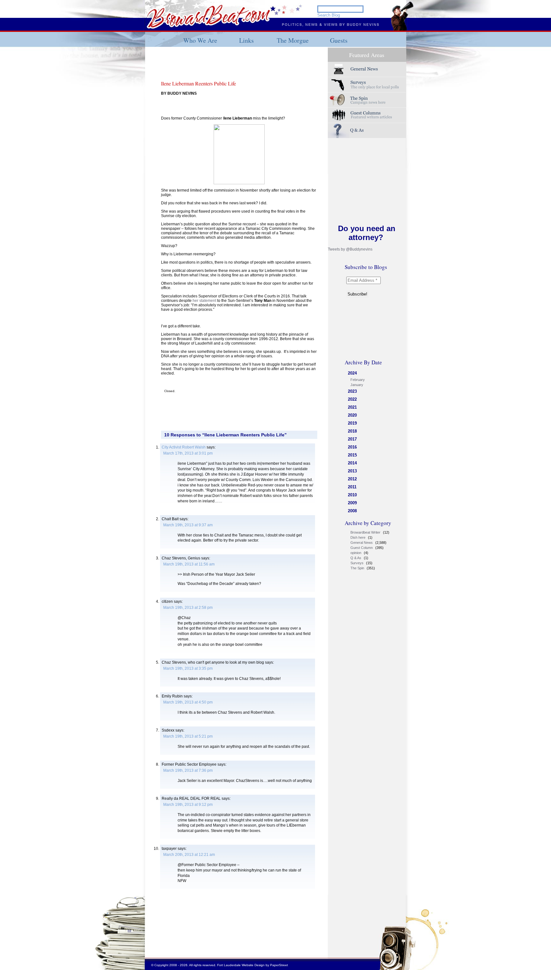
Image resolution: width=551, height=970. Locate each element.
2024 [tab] (352, 373)
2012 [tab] (352, 479)
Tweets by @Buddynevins (350, 249)
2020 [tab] (352, 415)
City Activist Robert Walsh (184, 447)
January (356, 385)
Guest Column (361, 548)
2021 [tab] (352, 407)
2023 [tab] (352, 391)
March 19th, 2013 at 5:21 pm (188, 736)
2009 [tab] (352, 502)
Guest (367, 115)
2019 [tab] (352, 423)
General (367, 69)
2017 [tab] (352, 439)
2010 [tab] (352, 494)
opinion (355, 553)
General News (361, 542)
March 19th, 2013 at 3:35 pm (188, 668)
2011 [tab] (352, 487)
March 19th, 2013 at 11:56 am (189, 564)
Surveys (367, 84)
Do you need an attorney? (366, 233)
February (357, 380)
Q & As (355, 558)
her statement (204, 300)
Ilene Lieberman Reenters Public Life (198, 83)
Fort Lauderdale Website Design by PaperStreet (252, 965)
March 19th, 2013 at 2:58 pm (188, 607)
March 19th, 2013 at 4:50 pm (188, 702)
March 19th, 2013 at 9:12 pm (188, 804)
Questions (367, 130)
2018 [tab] (352, 431)
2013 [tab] (352, 471)
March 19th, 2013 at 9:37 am (188, 525)
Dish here (357, 537)
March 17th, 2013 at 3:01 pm (188, 453)
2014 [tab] (352, 463)
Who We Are (200, 40)
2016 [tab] (352, 447)
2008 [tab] (352, 510)
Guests (339, 40)
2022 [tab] (352, 399)
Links (246, 40)
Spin (367, 99)
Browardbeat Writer (365, 532)
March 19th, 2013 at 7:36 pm (188, 770)
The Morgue (293, 40)
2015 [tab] (352, 455)
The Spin (357, 568)
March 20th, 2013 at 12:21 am (189, 854)
